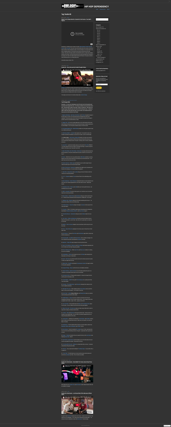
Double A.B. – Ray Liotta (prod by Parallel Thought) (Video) (73, 67)
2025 (98, 43)
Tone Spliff (68, 48)
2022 (98, 38)
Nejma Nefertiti (82, 46)
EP (97, 49)
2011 (98, 30)
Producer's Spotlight (100, 57)
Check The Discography (100, 44)
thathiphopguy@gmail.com (100, 70)
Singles (68, 17)
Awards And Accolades (73, 100)
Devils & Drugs (84, 94)
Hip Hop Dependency (96, 6)
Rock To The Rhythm (67, 245)
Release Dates (102, 9)
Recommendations (99, 59)
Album (98, 47)
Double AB (88, 46)
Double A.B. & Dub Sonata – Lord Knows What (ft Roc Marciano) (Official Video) (76, 394)
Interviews (98, 55)
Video (67, 65)
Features (97, 46)
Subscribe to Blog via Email (101, 76)
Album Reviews (98, 27)
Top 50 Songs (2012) (65, 102)
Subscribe (99, 87)
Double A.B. (63, 87)
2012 (68, 100)
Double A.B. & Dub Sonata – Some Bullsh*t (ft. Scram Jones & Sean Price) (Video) (76, 362)
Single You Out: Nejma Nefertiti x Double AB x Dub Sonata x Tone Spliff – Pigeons (76, 20)
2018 (98, 35)
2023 (98, 39)
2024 (98, 41)
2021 (98, 36)
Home (97, 9)
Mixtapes (98, 51)
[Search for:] (169, 1)
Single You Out (98, 60)
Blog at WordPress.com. (85, 425)
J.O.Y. (64, 176)
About (108, 9)
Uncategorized (98, 62)
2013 (98, 33)
